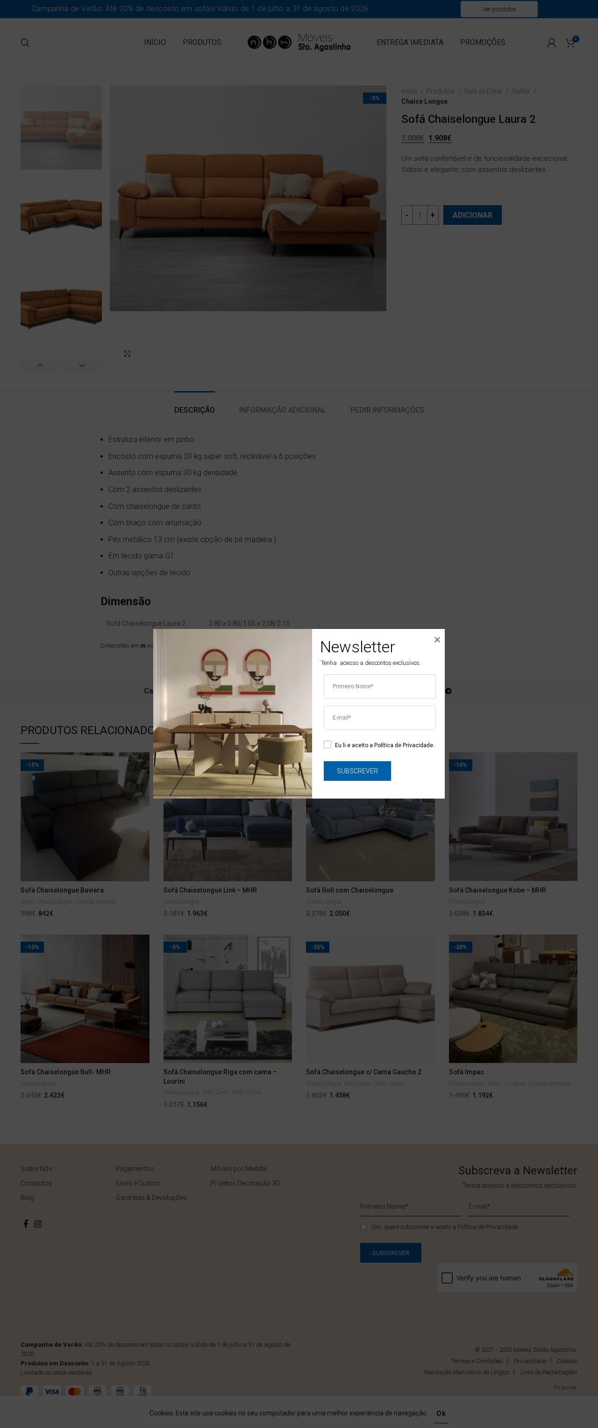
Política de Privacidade (403, 745)
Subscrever (357, 771)
